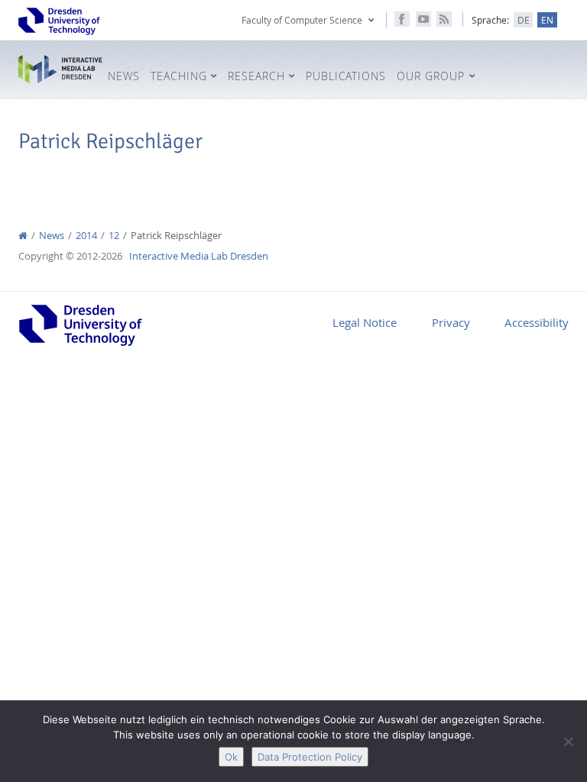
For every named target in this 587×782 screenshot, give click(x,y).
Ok (231, 757)
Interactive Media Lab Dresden (60, 69)
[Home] (23, 236)
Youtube (423, 19)
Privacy (451, 322)
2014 (86, 235)
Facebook (402, 19)
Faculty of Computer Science (302, 20)
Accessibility (536, 322)
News (51, 235)
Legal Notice (364, 322)
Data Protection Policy (310, 757)
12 (114, 235)
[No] (568, 741)
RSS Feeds (444, 19)
